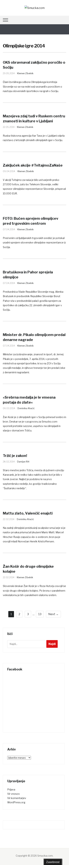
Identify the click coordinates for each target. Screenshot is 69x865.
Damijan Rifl (23, 461)
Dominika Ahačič (26, 408)
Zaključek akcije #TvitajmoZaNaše (33, 165)
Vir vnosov (13, 793)
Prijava (11, 789)
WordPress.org (16, 802)
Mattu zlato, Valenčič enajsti (28, 513)
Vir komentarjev (16, 798)
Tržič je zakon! (15, 456)
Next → (53, 614)
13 (39, 614)
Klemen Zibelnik (25, 73)
